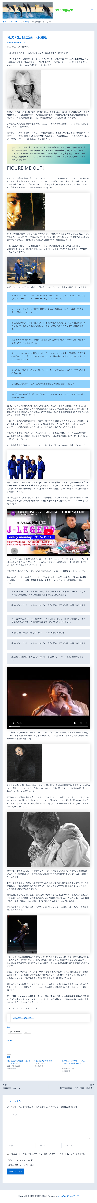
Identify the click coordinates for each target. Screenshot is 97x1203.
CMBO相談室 (63, 10)
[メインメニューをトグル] (91, 10)
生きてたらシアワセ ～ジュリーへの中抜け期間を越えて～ (73, 1063)
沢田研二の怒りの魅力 (43, 1061)
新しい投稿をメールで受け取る (21, 1165)
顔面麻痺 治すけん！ (23, 1017)
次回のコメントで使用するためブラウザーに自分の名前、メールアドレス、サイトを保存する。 (48, 1154)
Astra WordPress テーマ (68, 1196)
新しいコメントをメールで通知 (21, 1160)
